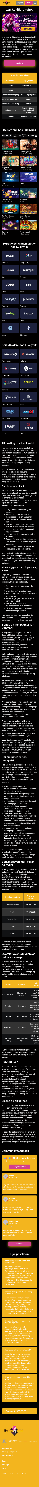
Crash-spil (24, 135)
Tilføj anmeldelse (19, 1167)
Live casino (15, 135)
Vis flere (19, 1244)
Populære (5, 135)
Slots (32, 135)
